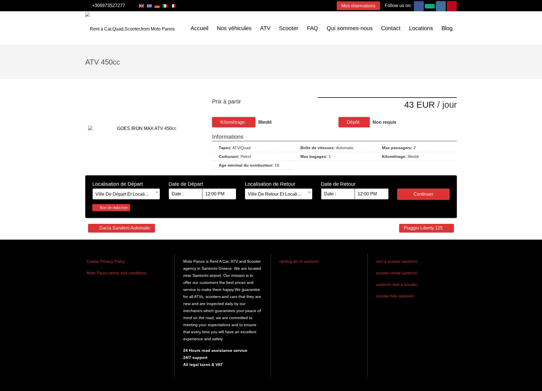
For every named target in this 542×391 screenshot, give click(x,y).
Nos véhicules (234, 28)
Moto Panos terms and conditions (117, 273)
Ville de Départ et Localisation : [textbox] (126, 194)
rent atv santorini (295, 272)
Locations (421, 28)
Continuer (423, 194)
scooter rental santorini (396, 273)
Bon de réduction (113, 208)
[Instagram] (441, 6)
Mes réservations (358, 5)
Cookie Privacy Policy (106, 261)
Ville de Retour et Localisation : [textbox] (278, 194)
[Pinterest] (452, 6)
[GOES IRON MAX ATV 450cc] (144, 128)
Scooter (288, 28)
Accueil (199, 28)
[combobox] (126, 194)
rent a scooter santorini (396, 261)
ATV (265, 28)
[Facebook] (419, 6)
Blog (447, 28)
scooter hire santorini (395, 296)
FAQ (312, 28)
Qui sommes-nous (350, 28)
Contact (391, 28)
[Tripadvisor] (430, 6)
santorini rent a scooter (396, 284)
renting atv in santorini (299, 261)
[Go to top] (533, 382)
